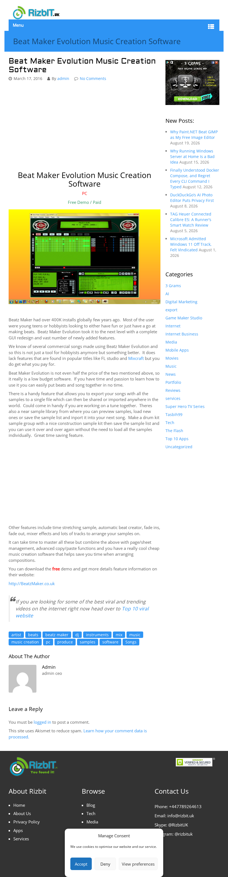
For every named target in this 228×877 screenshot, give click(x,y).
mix (119, 634)
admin (63, 78)
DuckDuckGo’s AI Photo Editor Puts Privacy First (192, 197)
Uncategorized (178, 446)
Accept (81, 864)
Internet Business (181, 334)
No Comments (93, 78)
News (170, 374)
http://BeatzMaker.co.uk (32, 583)
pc (48, 642)
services (172, 398)
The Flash (174, 430)
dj (77, 634)
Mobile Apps (177, 350)
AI (167, 293)
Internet (172, 326)
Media (171, 342)
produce (65, 642)
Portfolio (173, 382)
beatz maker (56, 634)
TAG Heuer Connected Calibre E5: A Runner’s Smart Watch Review (190, 219)
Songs (131, 642)
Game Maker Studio (183, 317)
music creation (25, 642)
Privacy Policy (26, 822)
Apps (18, 830)
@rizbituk (184, 834)
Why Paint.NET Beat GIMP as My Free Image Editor (194, 134)
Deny (105, 864)
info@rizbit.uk (180, 815)
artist (16, 634)
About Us (22, 813)
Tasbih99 (173, 414)
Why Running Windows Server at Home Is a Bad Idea (192, 156)
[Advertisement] (84, 126)
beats (33, 634)
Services (21, 838)
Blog (90, 805)
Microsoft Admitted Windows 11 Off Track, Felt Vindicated (191, 244)
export (171, 309)
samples (87, 642)
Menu (18, 25)
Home (19, 805)
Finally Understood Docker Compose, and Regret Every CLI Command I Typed (194, 178)
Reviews (172, 390)
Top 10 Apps (177, 438)
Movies (172, 358)
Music (171, 366)
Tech (169, 422)
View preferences (138, 864)
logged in (42, 722)
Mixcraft (136, 358)
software (110, 642)
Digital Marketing (181, 301)
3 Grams (173, 285)
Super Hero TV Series (185, 406)
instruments (97, 634)
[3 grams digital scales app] (192, 82)
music (134, 634)
